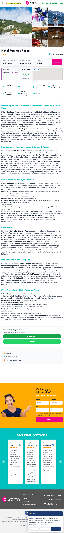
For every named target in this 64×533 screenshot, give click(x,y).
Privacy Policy (24, 525)
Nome (38, 399)
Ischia (25, 498)
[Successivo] (60, 462)
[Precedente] (3, 462)
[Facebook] (27, 513)
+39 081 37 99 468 (56, 3)
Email (52, 407)
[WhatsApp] (43, 3)
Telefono (39, 407)
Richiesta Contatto (29, 505)
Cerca (58, 62)
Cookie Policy (45, 524)
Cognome (53, 399)
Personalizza (45, 529)
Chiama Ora (33, 336)
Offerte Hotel (28, 495)
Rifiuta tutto (34, 529)
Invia (49, 420)
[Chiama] (47, 3)
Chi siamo (26, 501)
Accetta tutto (55, 529)
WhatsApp (33, 341)
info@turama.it (53, 504)
